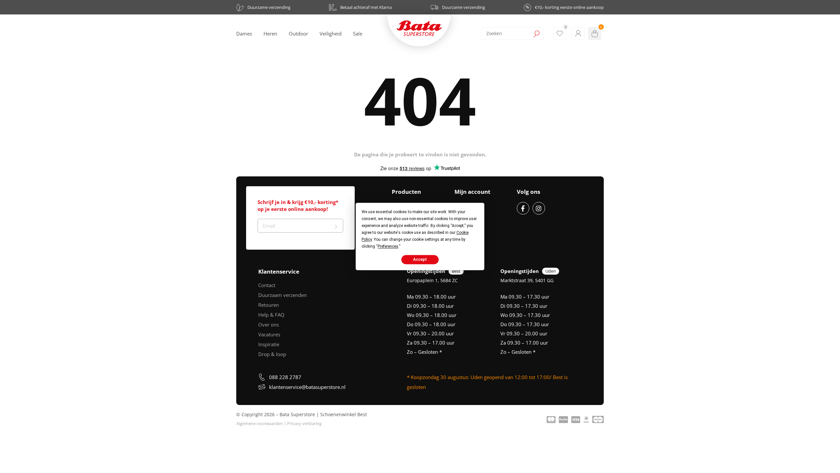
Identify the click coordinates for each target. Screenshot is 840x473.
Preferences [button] (388, 246)
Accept (420, 259)
